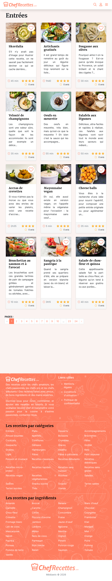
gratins (10, 449)
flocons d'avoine (41, 517)
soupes (62, 483)
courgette (90, 512)
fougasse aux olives (88, 48)
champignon (65, 507)
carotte (36, 507)
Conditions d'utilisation (70, 393)
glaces (62, 445)
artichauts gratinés (51, 48)
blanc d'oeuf (91, 503)
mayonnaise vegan (53, 189)
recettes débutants (69, 459)
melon (35, 531)
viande (62, 488)
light (8, 454)
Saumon (62, 550)
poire (87, 540)
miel (86, 531)
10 (57, 321)
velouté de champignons (19, 117)
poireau (10, 545)
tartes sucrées (14, 488)
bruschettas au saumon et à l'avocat (19, 264)
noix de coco (39, 536)
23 (69, 321)
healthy (62, 449)
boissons (63, 435)
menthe (62, 531)
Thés (34, 488)
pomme (88, 545)
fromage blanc (14, 521)
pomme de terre (14, 550)
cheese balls (88, 188)
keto (86, 449)
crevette (10, 517)
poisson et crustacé (16, 459)
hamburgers (39, 449)
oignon (62, 536)
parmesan (37, 540)
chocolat (89, 507)
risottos (62, 475)
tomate (88, 550)
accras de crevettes (16, 189)
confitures (37, 440)
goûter (88, 445)
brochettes (90, 435)
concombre (64, 512)
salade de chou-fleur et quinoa (90, 262)
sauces (10, 483)
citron (35, 512)
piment (62, 540)
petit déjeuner (92, 454)
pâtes (35, 454)
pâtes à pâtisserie (68, 454)
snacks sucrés (40, 483)
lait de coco (13, 526)
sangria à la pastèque (52, 262)
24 (76, 321)
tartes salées (91, 483)
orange (88, 536)
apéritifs (36, 435)
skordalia (16, 46)
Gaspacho (11, 445)
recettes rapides (41, 467)
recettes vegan (14, 475)
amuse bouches (14, 435)
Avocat (36, 503)
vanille (9, 554)
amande (10, 503)
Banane (62, 503)
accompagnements (95, 431)
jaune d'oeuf (65, 521)
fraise (61, 517)
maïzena (62, 526)
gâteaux (36, 445)
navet (9, 536)
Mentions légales (69, 385)
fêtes (87, 440)
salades (88, 475)
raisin (35, 550)
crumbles (63, 440)
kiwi (86, 521)
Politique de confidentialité (72, 401)
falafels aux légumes (87, 117)
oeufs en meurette (50, 117)
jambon (36, 521)
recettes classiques (43, 459)
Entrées (10, 431)
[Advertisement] (56, 350)
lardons (36, 526)
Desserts (63, 431)
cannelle (10, 507)
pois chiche (38, 545)
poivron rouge (66, 545)
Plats (34, 431)
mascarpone (12, 531)
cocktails (11, 440)
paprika (10, 540)
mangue (88, 526)
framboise (90, 517)
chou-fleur (12, 512)
